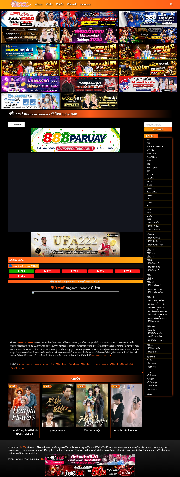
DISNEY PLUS (152, 153)
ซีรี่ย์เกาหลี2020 (61, 364)
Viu (148, 205)
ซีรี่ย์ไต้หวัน (151, 330)
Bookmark (85, 4)
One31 (149, 185)
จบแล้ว (149, 216)
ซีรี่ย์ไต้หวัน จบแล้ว (155, 333)
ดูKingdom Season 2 (101, 364)
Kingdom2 (37, 364)
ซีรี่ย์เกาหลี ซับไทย (155, 289)
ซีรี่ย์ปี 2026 (151, 257)
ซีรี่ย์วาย (149, 275)
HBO (148, 164)
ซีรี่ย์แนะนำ (151, 326)
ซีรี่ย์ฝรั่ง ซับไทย (154, 267)
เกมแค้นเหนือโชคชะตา (126, 430)
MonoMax (150, 178)
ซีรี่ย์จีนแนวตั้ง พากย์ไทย (157, 304)
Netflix (149, 181)
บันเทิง (149, 360)
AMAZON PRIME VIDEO (155, 146)
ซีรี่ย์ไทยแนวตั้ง (153, 321)
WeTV (149, 209)
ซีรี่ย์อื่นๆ (150, 279)
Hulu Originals (152, 167)
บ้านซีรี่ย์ (23, 447)
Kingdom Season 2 (26, 342)
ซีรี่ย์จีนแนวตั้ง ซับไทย (156, 300)
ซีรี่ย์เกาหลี (71, 4)
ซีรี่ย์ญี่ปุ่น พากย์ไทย (155, 245)
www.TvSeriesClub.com (101, 355)
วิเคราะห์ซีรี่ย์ (152, 363)
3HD (148, 139)
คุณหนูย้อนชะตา (57, 430)
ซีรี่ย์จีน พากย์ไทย (154, 229)
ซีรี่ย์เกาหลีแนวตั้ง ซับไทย (157, 314)
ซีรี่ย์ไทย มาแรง (153, 352)
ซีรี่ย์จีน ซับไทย (153, 226)
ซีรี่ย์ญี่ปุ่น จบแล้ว (154, 238)
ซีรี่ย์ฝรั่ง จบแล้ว (153, 263)
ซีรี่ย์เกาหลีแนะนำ (86, 364)
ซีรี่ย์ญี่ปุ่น (150, 235)
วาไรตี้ (149, 372)
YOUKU (149, 212)
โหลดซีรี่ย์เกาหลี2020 (18, 368)
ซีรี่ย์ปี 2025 (151, 253)
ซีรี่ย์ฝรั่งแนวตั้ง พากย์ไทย (157, 311)
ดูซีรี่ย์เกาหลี (114, 364)
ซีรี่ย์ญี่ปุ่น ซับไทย (154, 241)
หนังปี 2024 (151, 375)
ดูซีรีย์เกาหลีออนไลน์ (126, 364)
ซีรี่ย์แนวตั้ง (151, 297)
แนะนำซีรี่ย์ (152, 367)
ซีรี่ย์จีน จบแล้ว (153, 222)
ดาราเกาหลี (151, 357)
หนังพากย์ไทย (153, 389)
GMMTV (150, 160)
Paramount (151, 188)
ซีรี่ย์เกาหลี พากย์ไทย (155, 292)
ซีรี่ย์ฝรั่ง (59, 4)
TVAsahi (150, 199)
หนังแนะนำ (151, 379)
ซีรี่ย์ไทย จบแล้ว (154, 348)
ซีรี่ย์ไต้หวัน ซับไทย (155, 336)
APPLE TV (150, 150)
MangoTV (150, 174)
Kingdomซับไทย (48, 364)
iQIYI (148, 171)
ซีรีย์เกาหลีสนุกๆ (74, 364)
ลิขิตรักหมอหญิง (92, 430)
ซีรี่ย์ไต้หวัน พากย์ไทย (156, 340)
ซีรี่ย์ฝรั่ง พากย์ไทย (155, 270)
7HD (148, 143)
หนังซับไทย (152, 385)
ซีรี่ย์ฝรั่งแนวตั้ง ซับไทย (156, 307)
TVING (149, 202)
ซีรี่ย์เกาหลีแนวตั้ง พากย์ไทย (158, 318)
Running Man (152, 192)
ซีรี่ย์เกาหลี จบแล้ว (154, 285)
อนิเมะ (149, 394)
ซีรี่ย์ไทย (150, 345)
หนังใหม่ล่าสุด (152, 382)
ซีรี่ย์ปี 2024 (151, 250)
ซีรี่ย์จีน (49, 4)
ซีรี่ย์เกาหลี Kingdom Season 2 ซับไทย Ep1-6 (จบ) (43, 114)
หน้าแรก (38, 4)
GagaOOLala (152, 157)
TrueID (149, 195)
